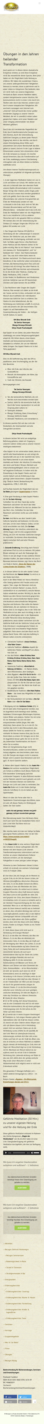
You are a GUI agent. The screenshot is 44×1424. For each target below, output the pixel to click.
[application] (22, 1153)
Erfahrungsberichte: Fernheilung (18, 1303)
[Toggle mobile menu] (40, 3)
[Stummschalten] (32, 1153)
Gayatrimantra (24, 491)
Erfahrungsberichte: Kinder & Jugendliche (17, 1311)
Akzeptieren (22, 1188)
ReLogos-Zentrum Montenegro (17, 1249)
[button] (10, 1396)
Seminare (8, 1324)
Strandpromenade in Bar (15, 1273)
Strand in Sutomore (13, 1267)
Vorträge (8, 1330)
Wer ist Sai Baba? (11, 1342)
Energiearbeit (10, 1279)
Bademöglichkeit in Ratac (16, 1261)
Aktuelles (8, 1243)
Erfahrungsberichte (12, 1285)
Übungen (8, 1354)
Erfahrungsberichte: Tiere (16, 1318)
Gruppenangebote (12, 1336)
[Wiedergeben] (6, 1153)
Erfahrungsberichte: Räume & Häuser (20, 1297)
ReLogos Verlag (11, 1360)
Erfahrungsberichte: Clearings (17, 1291)
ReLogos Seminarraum (15, 1255)
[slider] (37, 1152)
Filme (7, 1348)
